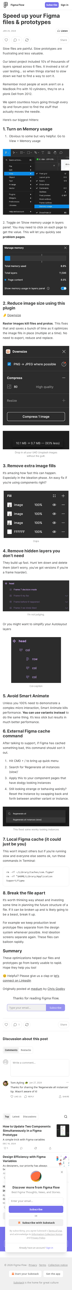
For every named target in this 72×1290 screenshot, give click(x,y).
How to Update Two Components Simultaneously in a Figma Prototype (27, 1131)
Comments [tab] (11, 1050)
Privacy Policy (38, 1237)
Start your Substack (27, 1273)
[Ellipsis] (67, 1082)
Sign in (65, 4)
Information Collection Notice (47, 1234)
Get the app (53, 1273)
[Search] (65, 1116)
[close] (62, 1172)
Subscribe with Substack (38, 1222)
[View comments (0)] (21, 1148)
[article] (36, 1137)
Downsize (14, 315)
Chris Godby (56, 989)
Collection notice (58, 1265)
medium (36, 989)
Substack (18, 1282)
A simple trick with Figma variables (24, 1139)
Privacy (33, 1265)
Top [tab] (7, 1116)
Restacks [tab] (26, 1050)
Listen (64, 30)
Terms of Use (55, 1230)
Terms (42, 1265)
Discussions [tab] (29, 1116)
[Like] (6, 40)
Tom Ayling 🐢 (19, 1082)
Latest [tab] (16, 1116)
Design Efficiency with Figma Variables (24, 1159)
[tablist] (18, 1050)
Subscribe (51, 4)
